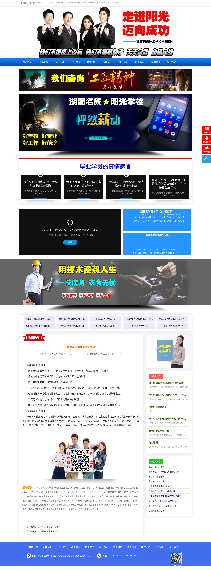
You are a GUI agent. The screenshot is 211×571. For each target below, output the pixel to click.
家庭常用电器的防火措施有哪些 (44, 531)
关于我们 (174, 547)
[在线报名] (206, 143)
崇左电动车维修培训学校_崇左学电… (168, 395)
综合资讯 (123, 62)
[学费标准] (206, 153)
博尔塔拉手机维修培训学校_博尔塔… (168, 419)
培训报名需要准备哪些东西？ (173, 326)
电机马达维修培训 (157, 481)
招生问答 (75, 62)
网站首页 (27, 62)
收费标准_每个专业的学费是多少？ (164, 472)
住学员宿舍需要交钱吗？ (139, 326)
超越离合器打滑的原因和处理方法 (164, 491)
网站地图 (32, 3)
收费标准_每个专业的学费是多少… (172, 319)
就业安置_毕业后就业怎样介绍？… (39, 319)
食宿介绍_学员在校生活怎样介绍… (72, 319)
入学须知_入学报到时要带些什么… (139, 319)
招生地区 (159, 547)
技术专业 (155, 62)
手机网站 (24, 3)
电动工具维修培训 (157, 476)
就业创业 (91, 62)
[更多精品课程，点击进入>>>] (169, 367)
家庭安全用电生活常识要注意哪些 (45, 527)
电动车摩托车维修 (157, 467)
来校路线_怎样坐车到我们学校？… (39, 326)
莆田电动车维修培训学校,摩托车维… (167, 383)
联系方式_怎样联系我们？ (106, 319)
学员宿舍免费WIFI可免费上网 (72, 326)
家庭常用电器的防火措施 (99, 354)
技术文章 (107, 62)
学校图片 (171, 62)
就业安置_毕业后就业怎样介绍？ (163, 501)
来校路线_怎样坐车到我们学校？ (163, 506)
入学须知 (59, 62)
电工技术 (53, 354)
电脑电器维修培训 (158, 407)
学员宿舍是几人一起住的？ (106, 326)
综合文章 (40, 3)
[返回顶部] (206, 163)
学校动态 (43, 62)
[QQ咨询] (206, 133)
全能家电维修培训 (157, 511)
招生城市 (139, 62)
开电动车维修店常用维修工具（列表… (166, 496)
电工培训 (153, 442)
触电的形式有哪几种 (159, 431)
